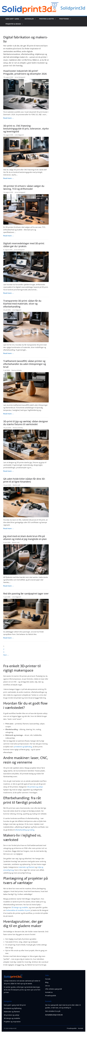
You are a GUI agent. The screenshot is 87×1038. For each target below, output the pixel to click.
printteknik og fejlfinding (23, 747)
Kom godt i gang (12, 19)
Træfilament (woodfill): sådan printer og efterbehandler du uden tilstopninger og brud (24, 364)
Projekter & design (13, 24)
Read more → (8, 118)
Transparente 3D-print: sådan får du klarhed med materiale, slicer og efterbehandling (22, 303)
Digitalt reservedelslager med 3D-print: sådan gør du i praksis (24, 245)
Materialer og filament (12, 1012)
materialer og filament (26, 867)
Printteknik (64, 19)
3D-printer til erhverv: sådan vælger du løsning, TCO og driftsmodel (23, 187)
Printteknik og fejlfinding (12, 1008)
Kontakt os (49, 992)
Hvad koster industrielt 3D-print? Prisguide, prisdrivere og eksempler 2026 (25, 72)
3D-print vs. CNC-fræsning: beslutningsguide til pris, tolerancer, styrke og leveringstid (26, 128)
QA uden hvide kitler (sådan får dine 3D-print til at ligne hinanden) (24, 480)
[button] (20, 18)
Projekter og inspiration (12, 1022)
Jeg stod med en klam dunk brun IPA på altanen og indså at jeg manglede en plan (25, 538)
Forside (47, 979)
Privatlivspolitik (50, 996)
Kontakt (80, 1028)
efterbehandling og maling (24, 830)
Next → (6, 655)
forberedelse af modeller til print (18, 910)
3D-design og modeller (19, 907)
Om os (47, 986)
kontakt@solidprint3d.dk (54, 1015)
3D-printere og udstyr (35, 787)
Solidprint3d (72, 8)
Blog (46, 982)
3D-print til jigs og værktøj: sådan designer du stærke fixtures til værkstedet (25, 423)
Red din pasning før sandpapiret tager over (26, 593)
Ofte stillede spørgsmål (53, 989)
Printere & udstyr (46, 19)
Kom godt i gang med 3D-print (15, 1005)
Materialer (29, 19)
